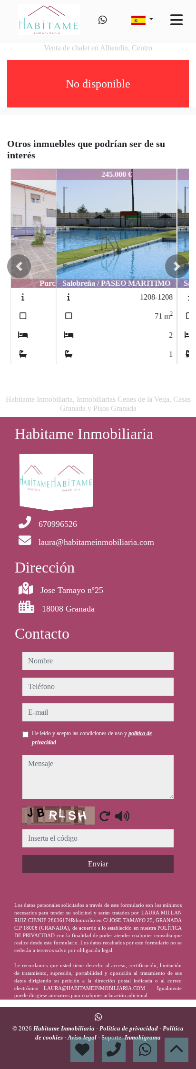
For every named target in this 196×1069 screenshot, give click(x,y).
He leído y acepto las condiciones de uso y (92, 737)
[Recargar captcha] (104, 816)
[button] (19, 266)
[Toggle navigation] (176, 20)
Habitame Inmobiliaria (64, 1028)
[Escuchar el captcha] (122, 816)
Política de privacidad (129, 1028)
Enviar (98, 864)
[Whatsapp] (102, 20)
